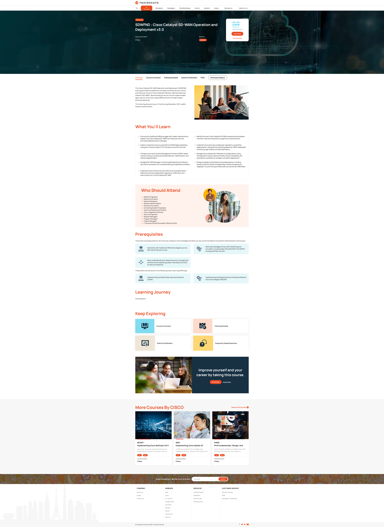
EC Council (168, 498)
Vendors (207, 8)
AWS (166, 492)
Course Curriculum (153, 78)
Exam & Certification (189, 78)
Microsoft (168, 505)
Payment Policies (227, 492)
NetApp (167, 508)
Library (216, 8)
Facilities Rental (199, 492)
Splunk (167, 511)
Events (197, 8)
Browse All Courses (239, 407)
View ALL (168, 517)
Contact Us (140, 498)
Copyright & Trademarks (229, 498)
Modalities (197, 495)
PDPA (223, 495)
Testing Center (198, 502)
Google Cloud (169, 502)
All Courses (147, 8)
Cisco (167, 495)
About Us (242, 8)
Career (139, 495)
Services (227, 8)
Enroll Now (237, 34)
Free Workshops (184, 8)
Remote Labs (198, 498)
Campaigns (171, 8)
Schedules (159, 8)
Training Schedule (171, 78)
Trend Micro (169, 514)
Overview (139, 78)
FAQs (203, 78)
